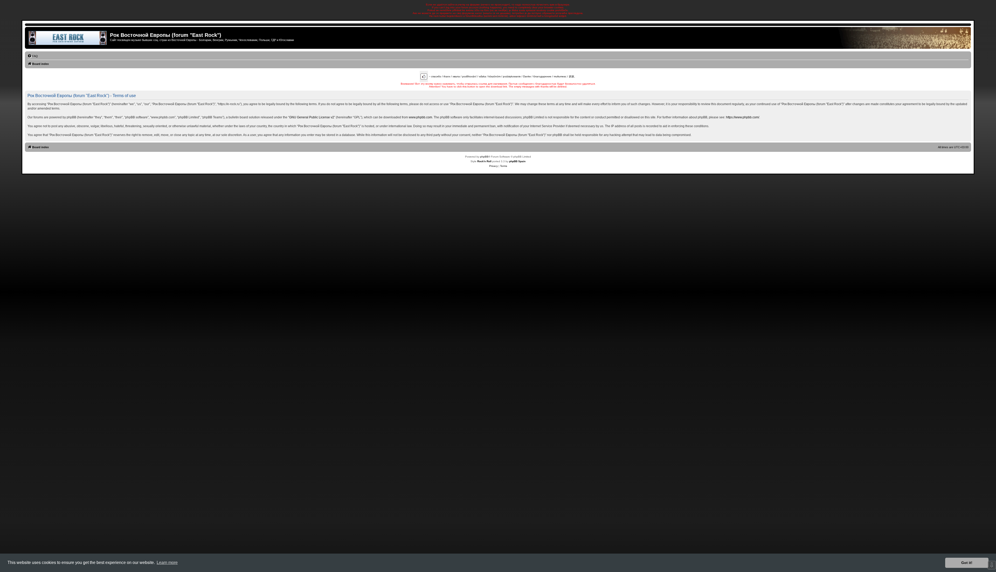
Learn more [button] (167, 562)
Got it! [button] (966, 563)
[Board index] (68, 37)
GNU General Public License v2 (311, 117)
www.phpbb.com (420, 117)
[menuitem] (32, 56)
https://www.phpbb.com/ (742, 117)
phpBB (484, 156)
